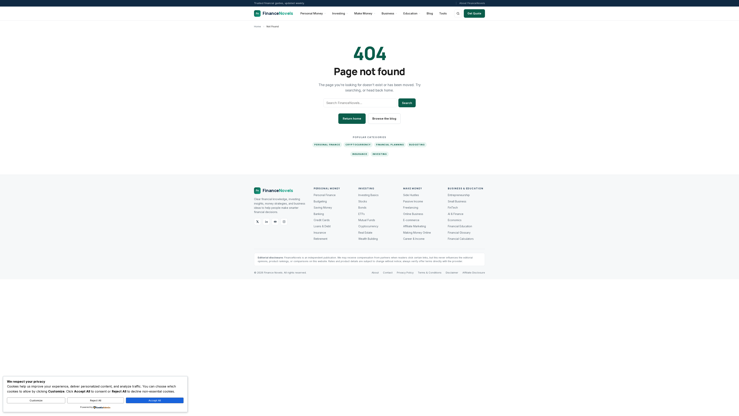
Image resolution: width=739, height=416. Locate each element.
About (375, 272)
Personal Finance (327, 144)
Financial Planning (390, 144)
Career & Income (414, 238)
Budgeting (417, 144)
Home (257, 26)
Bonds (362, 207)
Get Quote (474, 13)
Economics (454, 220)
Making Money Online (417, 232)
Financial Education (460, 226)
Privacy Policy (405, 272)
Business (388, 13)
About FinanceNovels (472, 3)
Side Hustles (411, 195)
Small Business (457, 201)
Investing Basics (368, 195)
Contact (388, 272)
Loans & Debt (322, 226)
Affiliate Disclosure (473, 272)
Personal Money (311, 13)
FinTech (453, 207)
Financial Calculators (461, 238)
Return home (352, 118)
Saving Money (323, 207)
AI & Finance (455, 214)
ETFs (361, 214)
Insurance (359, 154)
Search (407, 103)
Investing (338, 13)
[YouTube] (275, 221)
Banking (319, 214)
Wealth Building (368, 238)
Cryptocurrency (358, 144)
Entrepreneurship (459, 195)
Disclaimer (452, 272)
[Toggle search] (458, 13)
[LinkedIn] (266, 221)
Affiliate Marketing (414, 226)
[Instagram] (284, 221)
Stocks (362, 201)
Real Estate (365, 232)
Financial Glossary (459, 232)
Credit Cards (322, 220)
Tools (443, 13)
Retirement (320, 238)
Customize (36, 400)
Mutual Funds (366, 220)
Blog (430, 13)
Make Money (363, 13)
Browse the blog (384, 118)
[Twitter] (257, 221)
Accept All (155, 400)
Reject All (95, 400)
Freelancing (410, 207)
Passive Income (413, 201)
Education (410, 13)
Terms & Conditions (429, 272)
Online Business (413, 214)
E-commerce (411, 220)
